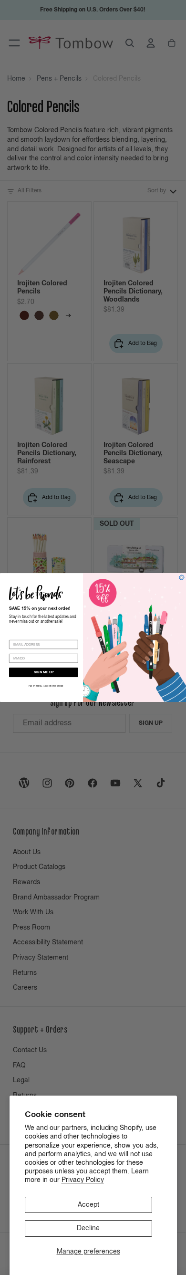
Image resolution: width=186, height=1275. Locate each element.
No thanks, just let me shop (46, 686)
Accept (88, 1205)
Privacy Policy (83, 1180)
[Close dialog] (181, 577)
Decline (88, 1228)
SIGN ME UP (44, 672)
